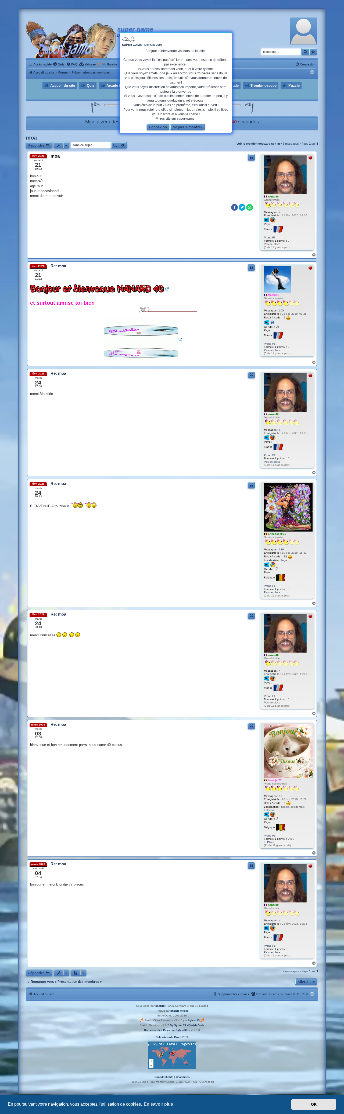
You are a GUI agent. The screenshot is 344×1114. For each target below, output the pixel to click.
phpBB (159, 1005)
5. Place (269, 842)
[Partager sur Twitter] (242, 207)
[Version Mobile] (313, 72)
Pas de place (272, 243)
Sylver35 (194, 1020)
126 (281, 549)
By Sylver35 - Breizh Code (187, 1025)
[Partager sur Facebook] (234, 207)
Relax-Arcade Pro (167, 1037)
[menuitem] (58, 64)
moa (31, 138)
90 (280, 795)
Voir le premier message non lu (258, 143)
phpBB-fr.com (179, 1010)
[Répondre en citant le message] (251, 157)
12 (286, 556)
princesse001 (277, 533)
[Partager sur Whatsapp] (249, 207)
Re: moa (58, 265)
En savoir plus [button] (158, 1104)
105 (281, 310)
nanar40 (273, 196)
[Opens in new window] (99, 289)
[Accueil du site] (71, 40)
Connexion (158, 126)
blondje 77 (275, 780)
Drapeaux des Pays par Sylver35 (166, 1030)
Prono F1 (269, 237)
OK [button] (314, 1104)
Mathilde (273, 294)
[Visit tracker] (172, 1055)
